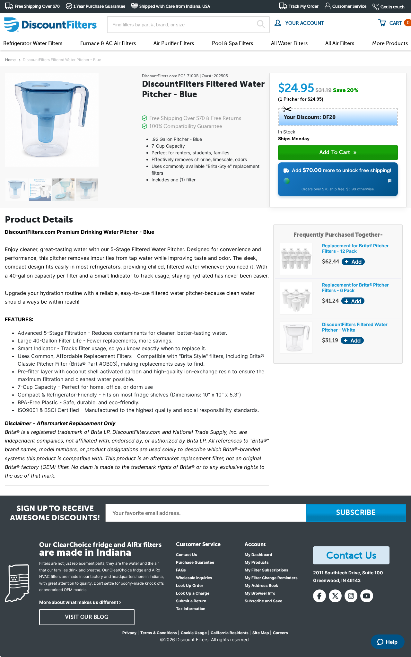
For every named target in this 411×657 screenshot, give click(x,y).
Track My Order (304, 6)
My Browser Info (260, 593)
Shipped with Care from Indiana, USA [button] (174, 6)
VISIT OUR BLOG (87, 617)
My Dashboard (258, 554)
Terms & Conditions (158, 632)
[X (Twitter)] (335, 595)
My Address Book (261, 585)
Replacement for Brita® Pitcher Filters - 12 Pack (355, 248)
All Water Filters (289, 43)
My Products (257, 562)
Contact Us (186, 554)
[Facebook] (319, 595)
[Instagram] (351, 595)
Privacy (129, 632)
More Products (390, 43)
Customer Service (349, 6)
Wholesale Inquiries (194, 577)
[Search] (261, 25)
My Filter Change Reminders (271, 577)
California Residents (230, 632)
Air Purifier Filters (173, 43)
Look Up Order (189, 585)
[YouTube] (366, 595)
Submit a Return (191, 600)
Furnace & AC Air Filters (108, 43)
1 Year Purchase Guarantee (99, 6)
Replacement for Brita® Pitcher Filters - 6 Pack (355, 287)
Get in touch (392, 7)
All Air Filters (339, 43)
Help (392, 642)
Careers (280, 632)
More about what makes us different (78, 602)
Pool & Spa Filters (232, 43)
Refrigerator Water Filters (32, 43)
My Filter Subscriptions (266, 570)
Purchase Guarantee (195, 562)
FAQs (181, 570)
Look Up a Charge (192, 593)
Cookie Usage (194, 632)
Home (10, 59)
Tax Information (190, 608)
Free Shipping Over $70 (37, 6)
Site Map (260, 632)
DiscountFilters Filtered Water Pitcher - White (355, 327)
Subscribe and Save (263, 600)
